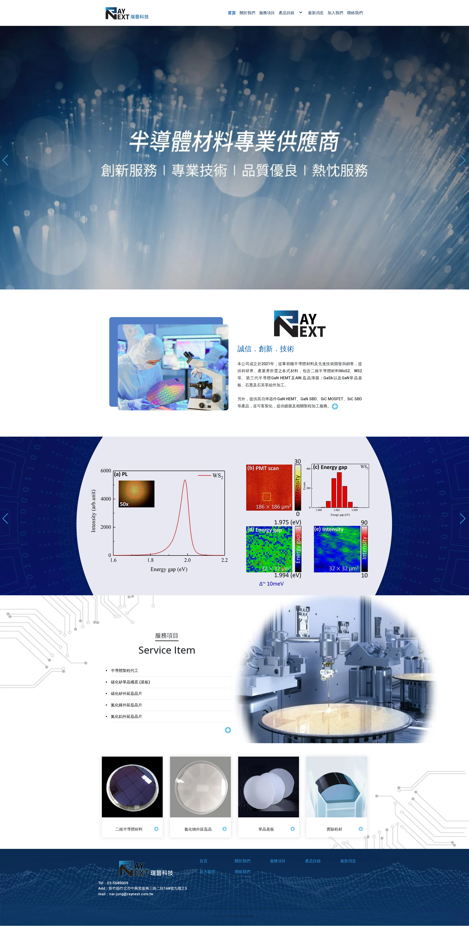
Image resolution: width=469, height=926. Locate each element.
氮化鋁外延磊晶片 (126, 716)
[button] (5, 516)
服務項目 (278, 861)
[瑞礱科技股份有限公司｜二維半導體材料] (126, 13)
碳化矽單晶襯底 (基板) (130, 681)
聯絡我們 (242, 871)
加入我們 (207, 871)
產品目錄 (313, 861)
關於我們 (242, 861)
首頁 (203, 861)
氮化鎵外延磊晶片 (126, 704)
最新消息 (348, 861)
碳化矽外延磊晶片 (126, 693)
